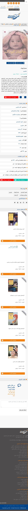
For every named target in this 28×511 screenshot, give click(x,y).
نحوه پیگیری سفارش (23, 452)
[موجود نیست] (15, 44)
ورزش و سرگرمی (8, 24)
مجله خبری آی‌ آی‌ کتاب (22, 477)
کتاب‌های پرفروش (23, 494)
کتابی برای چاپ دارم (23, 462)
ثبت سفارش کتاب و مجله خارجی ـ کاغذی (19, 446)
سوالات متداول (12, 505)
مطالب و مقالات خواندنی (22, 484)
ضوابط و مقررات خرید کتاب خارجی (20, 455)
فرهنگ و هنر (24, 481)
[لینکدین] (14, 3)
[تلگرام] (19, 3)
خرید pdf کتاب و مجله (22, 457)
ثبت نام (16, 6)
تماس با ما (6, 505)
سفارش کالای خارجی (23, 453)
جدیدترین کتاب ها (23, 497)
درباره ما (17, 505)
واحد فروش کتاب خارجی (22, 444)
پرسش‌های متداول (23, 450)
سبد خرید (2, 6)
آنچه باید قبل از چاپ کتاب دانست (20, 469)
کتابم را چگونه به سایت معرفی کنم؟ (20, 499)
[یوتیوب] (11, 3)
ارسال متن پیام (23, 410)
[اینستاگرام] (16, 3)
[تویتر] (8, 3)
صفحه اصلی (24, 24)
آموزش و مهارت (24, 479)
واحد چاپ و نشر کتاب (23, 460)
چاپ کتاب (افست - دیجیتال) (21, 472)
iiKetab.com (23, 508)
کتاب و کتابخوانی (23, 485)
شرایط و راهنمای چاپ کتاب (22, 473)
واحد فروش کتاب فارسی (22, 489)
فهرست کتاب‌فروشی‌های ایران (21, 493)
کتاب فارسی (16, 24)
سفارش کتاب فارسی (23, 491)
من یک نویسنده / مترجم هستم (21, 466)
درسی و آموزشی (24, 496)
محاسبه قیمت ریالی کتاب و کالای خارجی (19, 449)
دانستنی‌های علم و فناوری (22, 482)
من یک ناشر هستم (23, 470)
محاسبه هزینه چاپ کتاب (22, 464)
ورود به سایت (9, 6)
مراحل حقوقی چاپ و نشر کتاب (21, 467)
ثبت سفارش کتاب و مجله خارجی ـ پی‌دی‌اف (19, 447)
